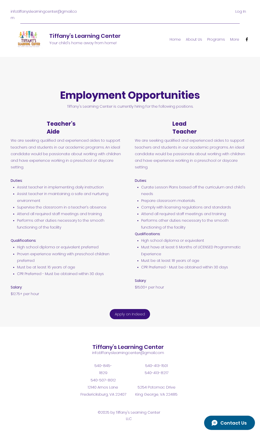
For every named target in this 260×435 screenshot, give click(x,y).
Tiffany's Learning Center (85, 36)
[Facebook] (246, 39)
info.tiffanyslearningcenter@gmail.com (128, 352)
